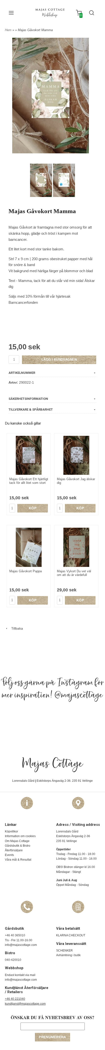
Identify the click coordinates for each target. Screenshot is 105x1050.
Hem (8, 30)
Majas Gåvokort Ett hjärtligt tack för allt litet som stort (28, 481)
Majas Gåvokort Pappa (25, 571)
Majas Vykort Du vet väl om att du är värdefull (74, 573)
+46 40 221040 (15, 999)
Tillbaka (15, 628)
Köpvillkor (11, 831)
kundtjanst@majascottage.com (25, 1003)
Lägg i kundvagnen (59, 359)
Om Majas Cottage (17, 841)
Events (9, 855)
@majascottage (78, 695)
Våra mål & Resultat (18, 859)
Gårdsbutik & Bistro (17, 845)
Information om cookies (20, 836)
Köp (32, 508)
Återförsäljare (14, 850)
